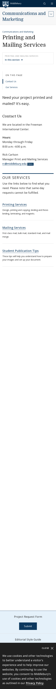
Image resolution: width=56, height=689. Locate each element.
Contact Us (11, 81)
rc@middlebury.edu (14, 163)
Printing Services (14, 204)
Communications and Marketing (17, 31)
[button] (45, 3)
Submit (28, 626)
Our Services (12, 87)
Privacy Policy (35, 683)
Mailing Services (14, 228)
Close (46, 648)
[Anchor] (24, 116)
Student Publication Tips (20, 251)
